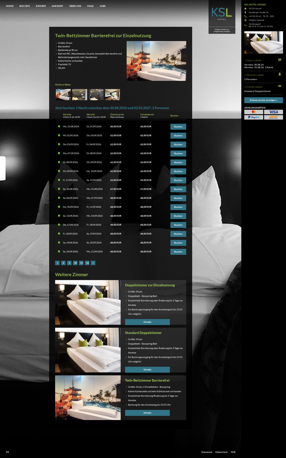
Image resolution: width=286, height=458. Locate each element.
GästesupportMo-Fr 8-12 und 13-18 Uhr (261, 25)
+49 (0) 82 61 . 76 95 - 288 (261, 16)
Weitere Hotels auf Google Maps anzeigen (222, 30)
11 (81, 262)
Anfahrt (57, 5)
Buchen (25, 5)
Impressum (207, 452)
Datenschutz (221, 452)
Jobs (103, 5)
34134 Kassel (255, 8)
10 (75, 262)
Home (10, 5)
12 (87, 262)
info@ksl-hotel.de (256, 20)
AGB (233, 452)
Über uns (75, 5)
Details (147, 321)
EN (7, 452)
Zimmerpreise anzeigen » (264, 100)
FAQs (90, 5)
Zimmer (41, 5)
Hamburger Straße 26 (259, 12)
